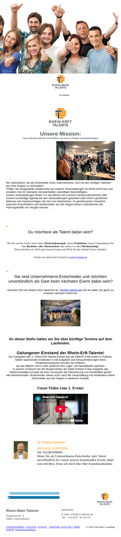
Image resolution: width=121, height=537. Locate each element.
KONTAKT (67, 527)
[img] (60, 37)
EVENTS (42, 527)
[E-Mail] (9, 493)
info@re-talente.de (78, 257)
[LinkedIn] (9, 497)
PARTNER (54, 527)
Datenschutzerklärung (25, 529)
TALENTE (31, 527)
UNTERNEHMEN (15, 527)
